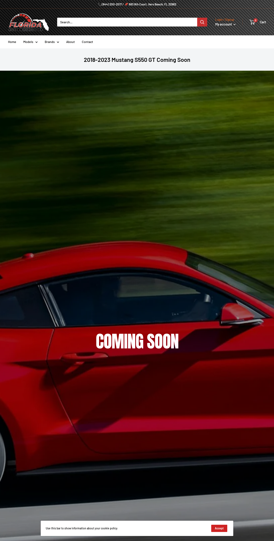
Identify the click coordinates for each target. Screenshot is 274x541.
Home (12, 42)
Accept (219, 528)
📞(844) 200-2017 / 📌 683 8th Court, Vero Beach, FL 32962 (137, 4)
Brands (50, 42)
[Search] (202, 22)
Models (28, 42)
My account (223, 24)
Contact (87, 42)
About (70, 42)
